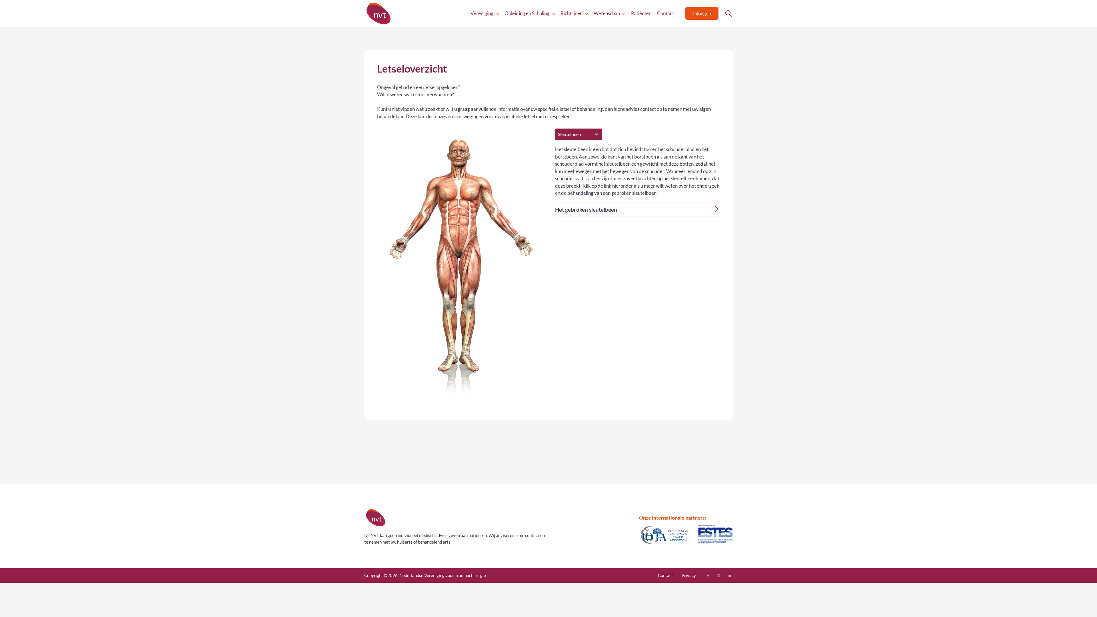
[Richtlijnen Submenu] (586, 13)
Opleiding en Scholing (527, 13)
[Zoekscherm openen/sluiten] (728, 13)
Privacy (689, 575)
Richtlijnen (571, 13)
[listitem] (430, 202)
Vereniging (482, 13)
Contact (665, 13)
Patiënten (641, 13)
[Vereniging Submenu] (497, 13)
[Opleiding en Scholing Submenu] (553, 13)
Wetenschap (607, 13)
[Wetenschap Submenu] (623, 13)
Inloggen (702, 14)
